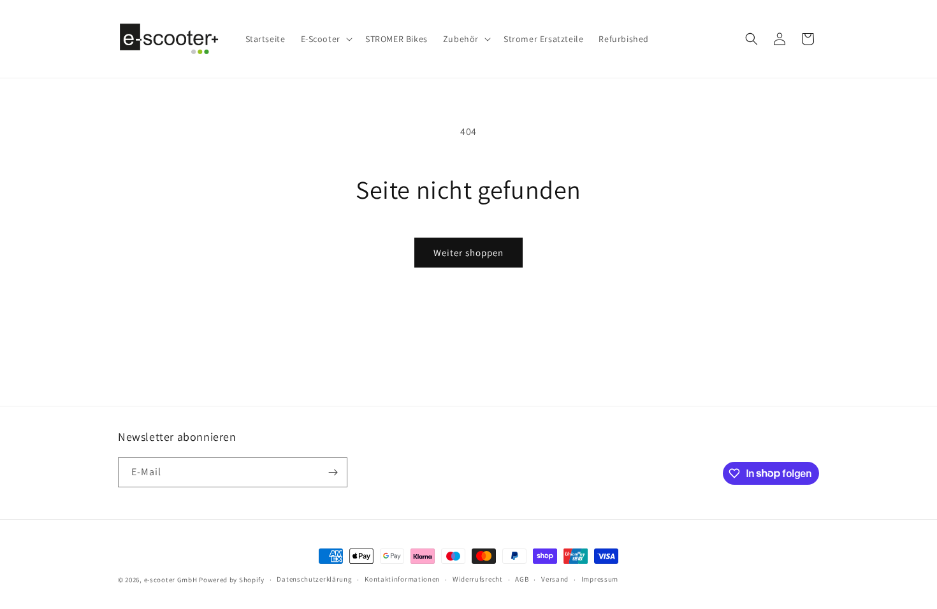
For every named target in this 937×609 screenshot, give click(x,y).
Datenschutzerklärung (314, 579)
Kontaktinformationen (402, 579)
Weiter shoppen (468, 253)
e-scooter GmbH (171, 579)
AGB (521, 579)
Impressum (599, 579)
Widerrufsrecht (478, 579)
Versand (555, 579)
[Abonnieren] (333, 472)
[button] (325, 38)
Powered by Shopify (232, 579)
